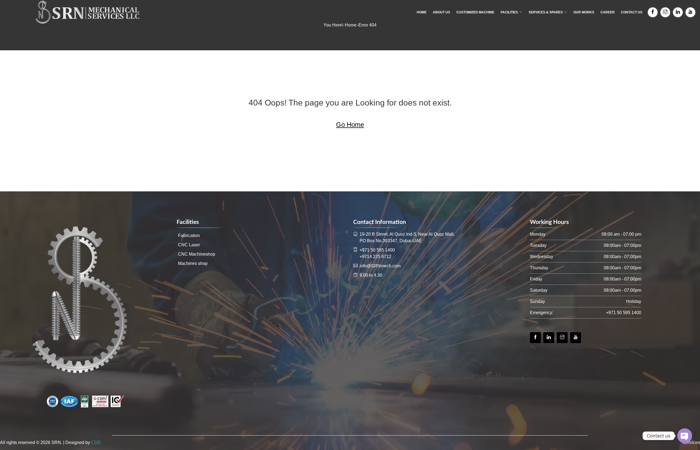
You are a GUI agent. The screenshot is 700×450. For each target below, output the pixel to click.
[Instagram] (562, 337)
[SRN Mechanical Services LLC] (87, 12)
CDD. (96, 442)
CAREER (607, 12)
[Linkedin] (548, 337)
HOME (422, 12)
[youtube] (575, 337)
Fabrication (189, 235)
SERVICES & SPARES (546, 12)
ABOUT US (441, 12)
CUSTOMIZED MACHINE (475, 12)
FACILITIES (509, 12)
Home (351, 25)
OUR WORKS (583, 12)
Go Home (350, 124)
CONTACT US (631, 12)
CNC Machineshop (196, 254)
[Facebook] (535, 337)
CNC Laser (189, 244)
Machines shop (193, 263)
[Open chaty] (684, 435)
